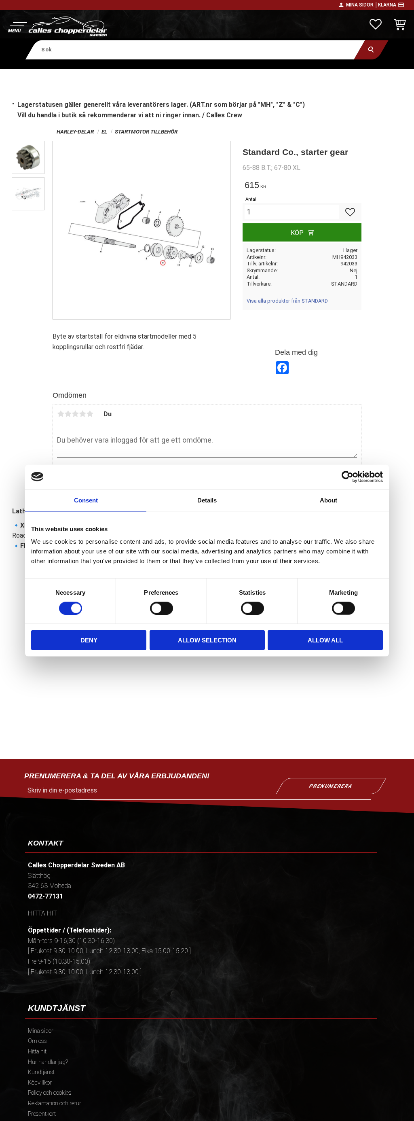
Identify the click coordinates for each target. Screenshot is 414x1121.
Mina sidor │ (362, 5)
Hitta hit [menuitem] (37, 1051)
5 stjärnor (89, 413)
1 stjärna (60, 413)
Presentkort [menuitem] (42, 1113)
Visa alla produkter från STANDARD (287, 301)
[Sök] (371, 49)
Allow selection (207, 640)
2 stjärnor (68, 413)
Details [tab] (207, 499)
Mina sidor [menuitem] (40, 1031)
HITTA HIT (42, 913)
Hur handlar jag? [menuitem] (48, 1062)
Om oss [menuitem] (37, 1041)
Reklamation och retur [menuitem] (54, 1103)
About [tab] (328, 499)
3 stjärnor (75, 413)
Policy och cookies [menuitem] (50, 1092)
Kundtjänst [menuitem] (41, 1072)
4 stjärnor (82, 413)
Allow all (325, 640)
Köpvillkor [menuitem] (40, 1082)
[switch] (161, 608)
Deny (88, 640)
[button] (17, 26)
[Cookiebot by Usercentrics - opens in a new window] (347, 476)
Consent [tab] (86, 499)
